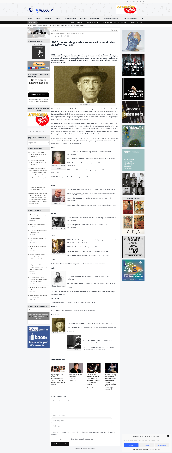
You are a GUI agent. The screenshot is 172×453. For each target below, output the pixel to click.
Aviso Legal (157, 449)
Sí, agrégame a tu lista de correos (82, 439)
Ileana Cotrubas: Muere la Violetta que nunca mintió (37, 154)
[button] (168, 436)
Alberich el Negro (34, 160)
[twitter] (131, 1)
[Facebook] (30, 131)
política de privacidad (35, 101)
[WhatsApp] (40, 131)
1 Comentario (91, 387)
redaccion (56, 33)
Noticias (82, 33)
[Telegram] (43, 131)
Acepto (131, 445)
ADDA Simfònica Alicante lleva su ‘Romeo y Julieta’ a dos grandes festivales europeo (38, 201)
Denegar (146, 445)
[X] (33, 131)
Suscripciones (38, 44)
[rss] (143, 1)
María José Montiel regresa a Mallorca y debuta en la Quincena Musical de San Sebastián (38, 279)
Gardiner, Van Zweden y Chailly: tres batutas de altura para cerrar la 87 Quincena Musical (38, 177)
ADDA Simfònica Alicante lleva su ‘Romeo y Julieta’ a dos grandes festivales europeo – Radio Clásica (38, 195)
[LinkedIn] (37, 131)
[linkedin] (140, 1)
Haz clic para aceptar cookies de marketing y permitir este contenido (38, 316)
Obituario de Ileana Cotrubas (117, 23)
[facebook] (127, 1)
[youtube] (137, 1)
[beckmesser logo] (40, 6)
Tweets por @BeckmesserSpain (38, 316)
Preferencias (162, 445)
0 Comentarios (55, 385)
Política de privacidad (148, 449)
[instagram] (134, 1)
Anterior (55, 30)
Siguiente (114, 30)
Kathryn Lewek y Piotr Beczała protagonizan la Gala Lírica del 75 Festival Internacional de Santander (110, 380)
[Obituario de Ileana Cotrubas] (76, 364)
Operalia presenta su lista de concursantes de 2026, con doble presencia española (75, 23)
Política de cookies (137, 449)
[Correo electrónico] (46, 131)
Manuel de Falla (70, 141)
